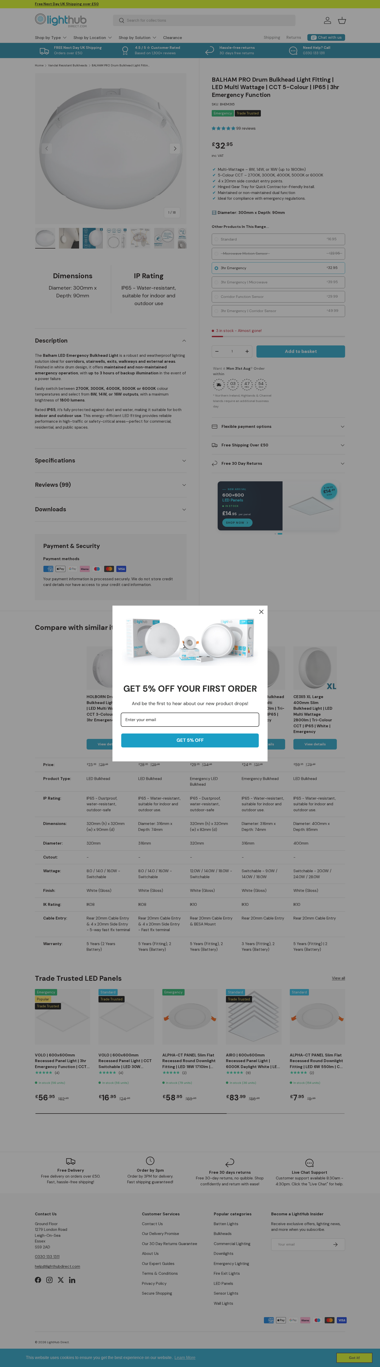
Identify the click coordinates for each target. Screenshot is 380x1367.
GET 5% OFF (190, 740)
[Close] (261, 612)
